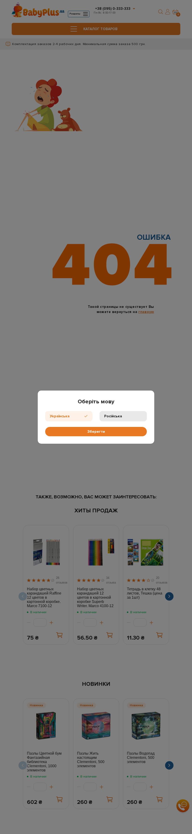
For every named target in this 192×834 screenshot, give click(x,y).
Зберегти (96, 431)
